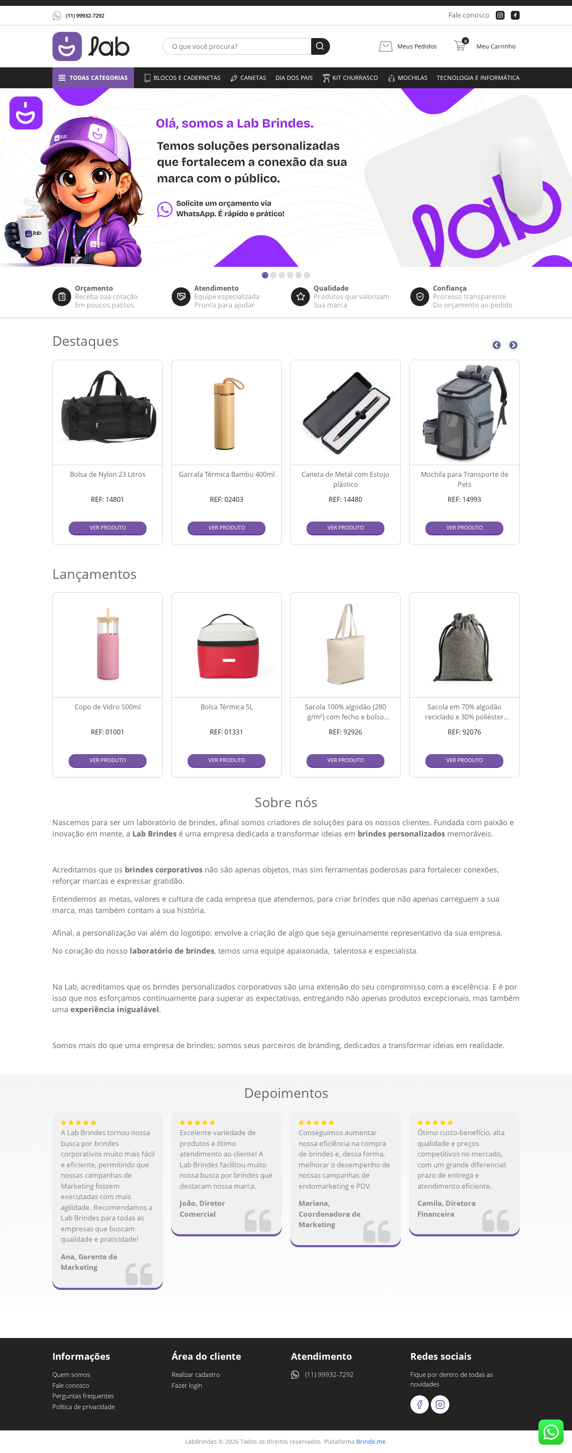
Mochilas (413, 78)
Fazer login (187, 1385)
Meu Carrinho (496, 46)
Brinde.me (371, 1441)
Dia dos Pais (294, 78)
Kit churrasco (355, 78)
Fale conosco (469, 15)
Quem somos (71, 1374)
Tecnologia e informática (478, 78)
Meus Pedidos (417, 46)
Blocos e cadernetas (187, 78)
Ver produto (108, 527)
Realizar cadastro (196, 1374)
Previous (496, 345)
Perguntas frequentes (83, 1396)
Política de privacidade (83, 1406)
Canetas (253, 78)
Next (513, 345)
